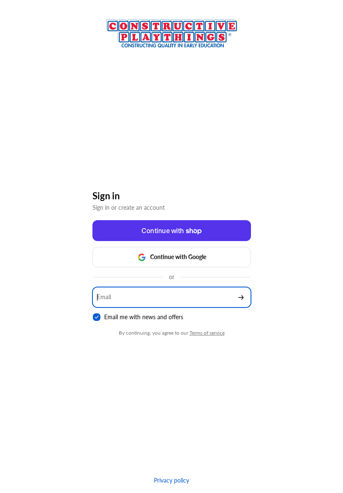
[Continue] (241, 297)
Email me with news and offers (143, 316)
